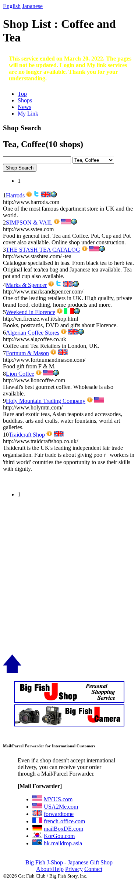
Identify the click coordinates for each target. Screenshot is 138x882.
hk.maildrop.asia (63, 843)
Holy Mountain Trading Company (45, 401)
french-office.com (64, 821)
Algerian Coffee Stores (32, 332)
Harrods (15, 195)
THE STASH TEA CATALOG (43, 250)
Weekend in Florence (30, 312)
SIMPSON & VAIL (29, 222)
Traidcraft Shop (27, 434)
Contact (93, 869)
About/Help (50, 869)
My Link (28, 113)
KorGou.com (59, 836)
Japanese (32, 6)
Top (22, 94)
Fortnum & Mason (27, 353)
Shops (25, 100)
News (24, 107)
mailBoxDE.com (63, 828)
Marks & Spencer (26, 285)
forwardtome (59, 814)
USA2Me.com (61, 806)
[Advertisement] (69, 586)
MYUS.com (58, 799)
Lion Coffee (20, 374)
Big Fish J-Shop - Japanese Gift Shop (69, 862)
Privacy (74, 869)
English (12, 6)
